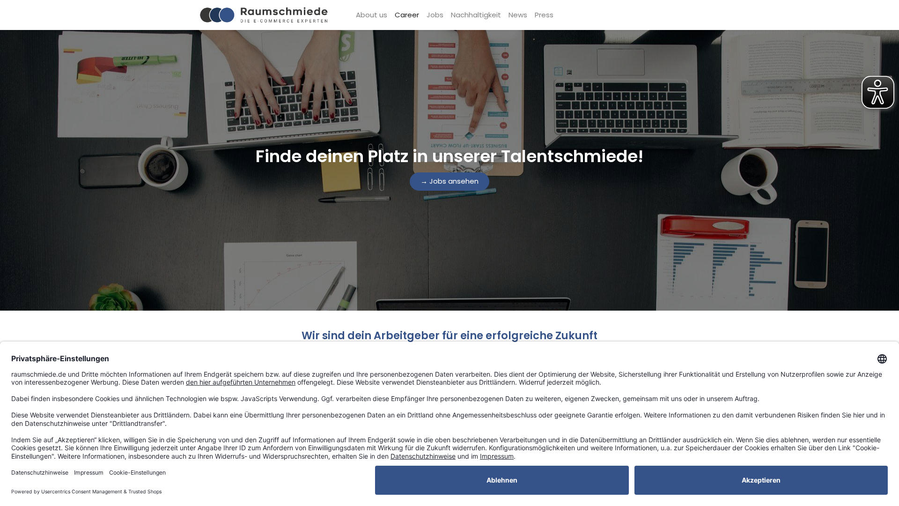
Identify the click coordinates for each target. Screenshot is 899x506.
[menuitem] (371, 15)
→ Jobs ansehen (449, 181)
